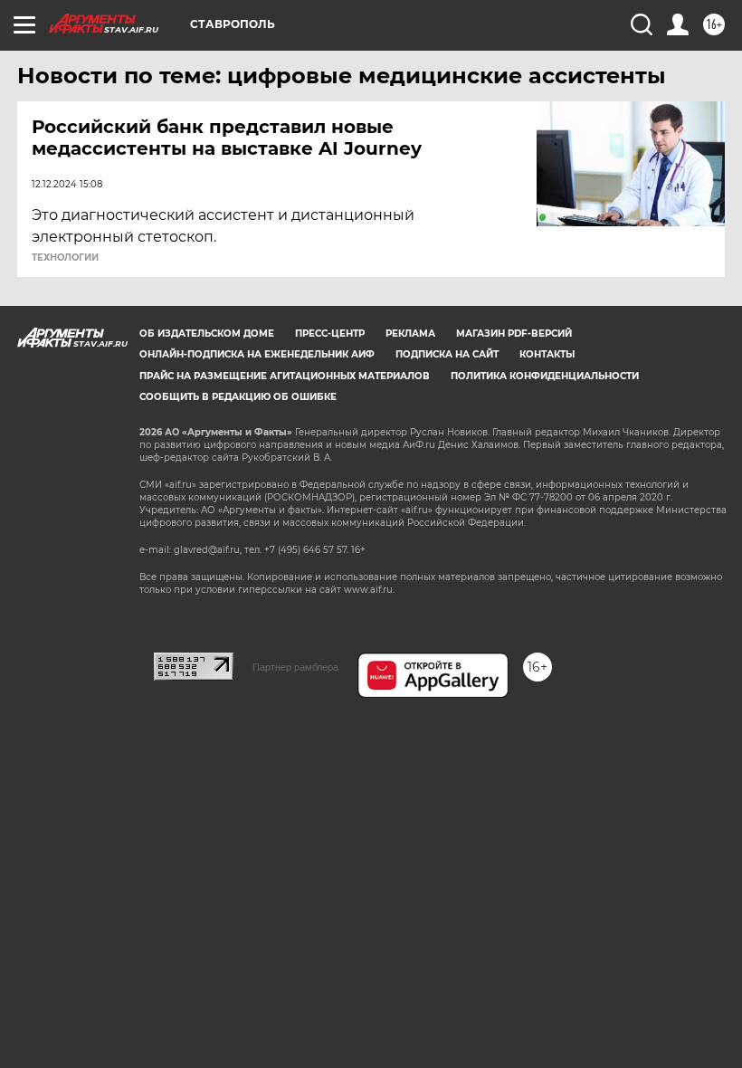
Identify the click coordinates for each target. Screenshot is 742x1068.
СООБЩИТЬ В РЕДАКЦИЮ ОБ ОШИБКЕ (238, 397)
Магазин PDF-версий (514, 333)
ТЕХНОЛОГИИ (65, 257)
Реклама (410, 333)
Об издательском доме (206, 333)
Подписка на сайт (447, 354)
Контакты (547, 354)
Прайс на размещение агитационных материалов (284, 376)
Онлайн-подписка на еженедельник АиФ (257, 354)
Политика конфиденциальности (545, 376)
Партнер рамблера (295, 667)
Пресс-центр (330, 333)
